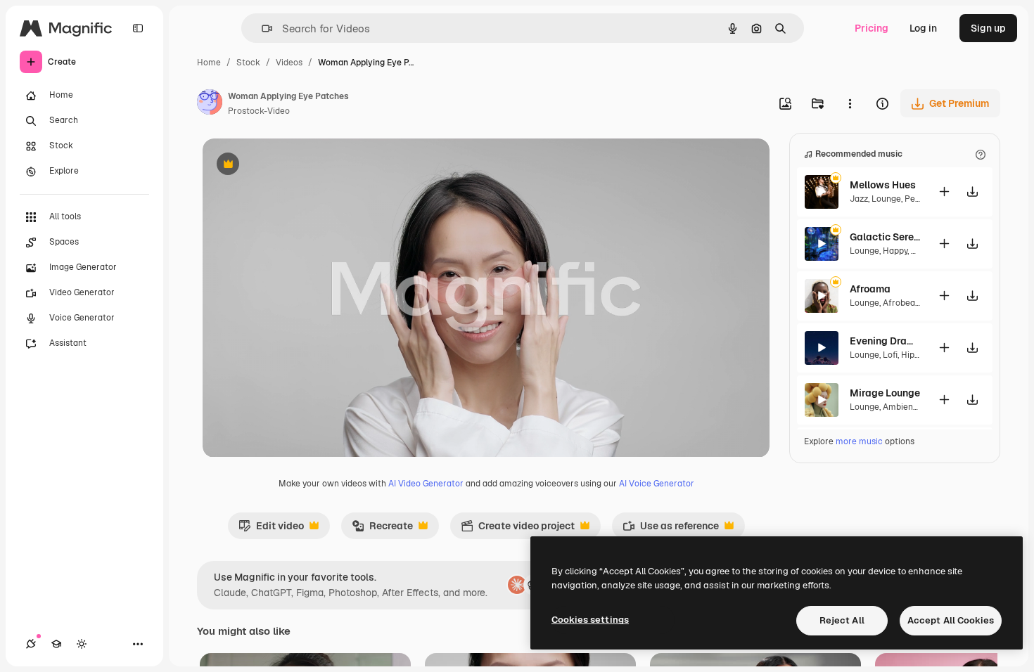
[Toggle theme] (81, 644)
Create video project (518, 529)
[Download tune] (972, 191)
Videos (289, 62)
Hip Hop (917, 355)
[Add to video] (944, 191)
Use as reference (671, 529)
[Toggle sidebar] (138, 28)
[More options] (850, 103)
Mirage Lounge (885, 393)
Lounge (886, 199)
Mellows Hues (883, 185)
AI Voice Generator (656, 483)
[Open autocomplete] (261, 28)
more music (859, 441)
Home (209, 62)
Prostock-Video (259, 111)
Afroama (870, 289)
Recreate (382, 529)
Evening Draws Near (885, 341)
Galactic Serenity (885, 237)
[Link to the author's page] (209, 104)
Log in (923, 28)
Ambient (900, 407)
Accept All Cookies (950, 620)
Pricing (871, 28)
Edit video (271, 529)
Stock (248, 62)
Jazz (859, 199)
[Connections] (31, 644)
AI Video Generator (426, 483)
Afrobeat (901, 303)
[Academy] (56, 644)
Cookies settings (590, 620)
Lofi (890, 355)
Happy (895, 251)
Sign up (988, 28)
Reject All (841, 620)
